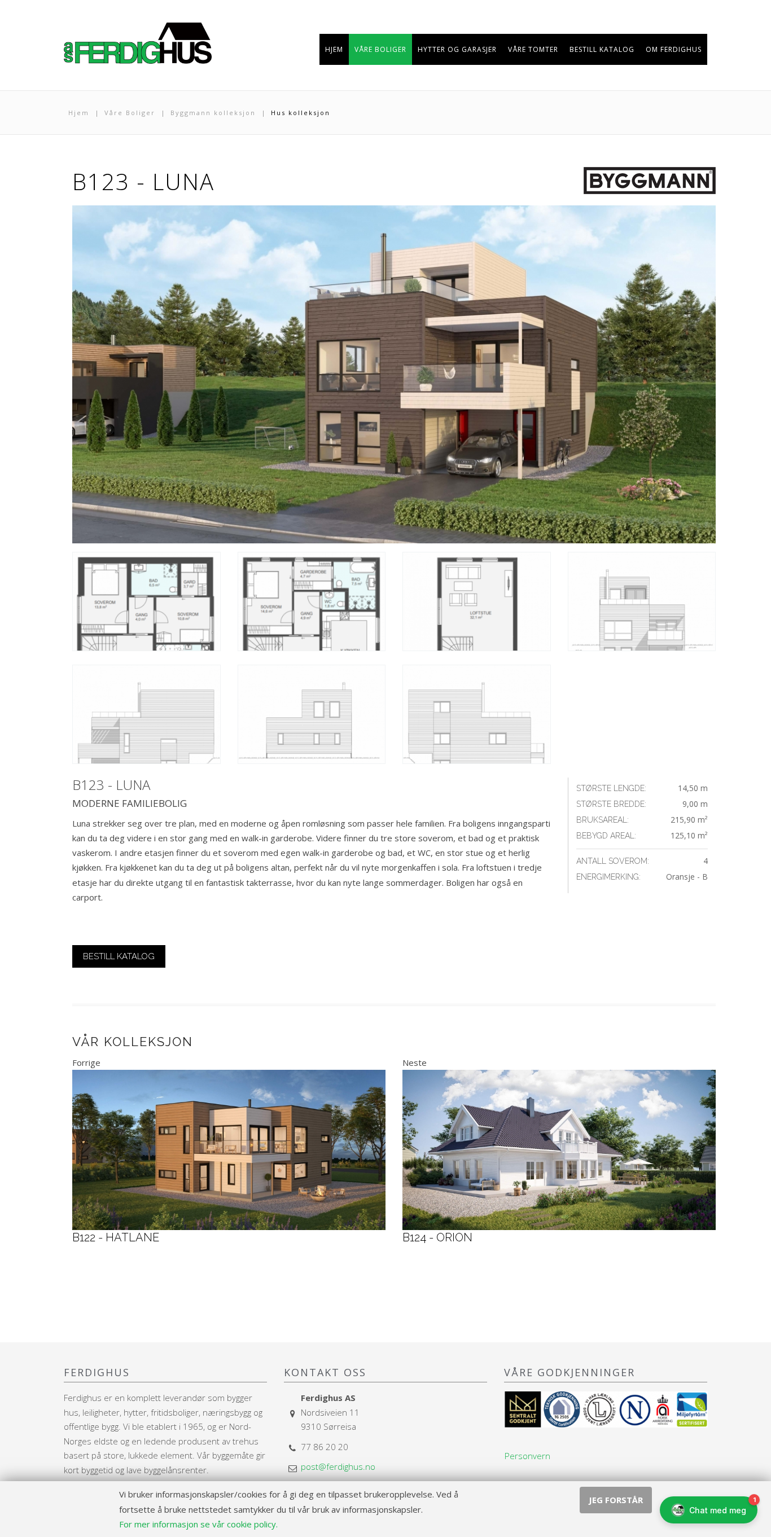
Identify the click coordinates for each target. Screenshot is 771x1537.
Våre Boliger (129, 112)
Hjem (78, 112)
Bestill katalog (119, 956)
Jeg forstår (616, 1499)
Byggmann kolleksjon (213, 112)
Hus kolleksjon (300, 112)
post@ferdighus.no (338, 1466)
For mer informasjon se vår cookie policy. (198, 1524)
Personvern (527, 1455)
